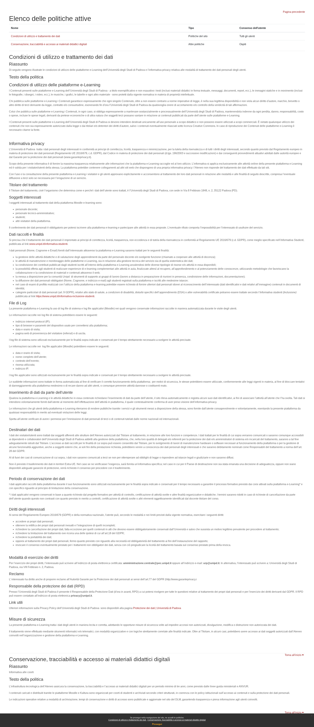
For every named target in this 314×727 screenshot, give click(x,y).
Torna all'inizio (293, 655)
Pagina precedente (294, 11)
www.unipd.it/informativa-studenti (48, 244)
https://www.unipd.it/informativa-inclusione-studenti (65, 296)
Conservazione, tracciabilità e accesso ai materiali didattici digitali (177, 720)
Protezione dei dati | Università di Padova (157, 608)
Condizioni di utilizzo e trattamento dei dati (127, 720)
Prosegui (157, 724)
